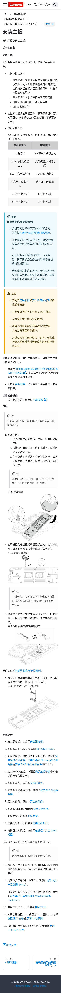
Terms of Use (39, 986)
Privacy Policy (22, 986)
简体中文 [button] (43, 4)
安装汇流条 (36, 783)
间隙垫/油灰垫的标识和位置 (35, 232)
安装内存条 (36, 801)
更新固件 (20, 384)
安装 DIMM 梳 (40, 809)
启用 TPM (40, 907)
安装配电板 (36, 741)
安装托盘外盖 (40, 823)
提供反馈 (11, 945)
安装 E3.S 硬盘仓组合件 (28, 764)
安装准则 (25, 300)
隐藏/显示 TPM (16, 918)
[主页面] (5, 14)
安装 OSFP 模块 (45, 749)
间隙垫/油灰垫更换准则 (28, 670)
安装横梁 (33, 816)
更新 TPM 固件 (35, 918)
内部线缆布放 (42, 771)
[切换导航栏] (5, 4)
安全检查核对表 (41, 300)
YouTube (38, 399)
